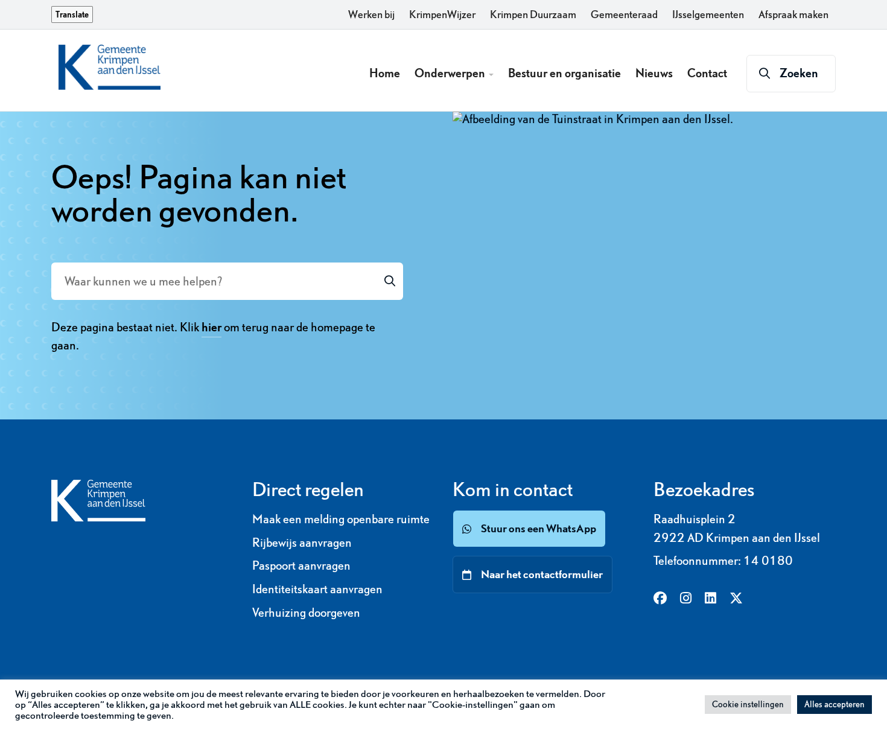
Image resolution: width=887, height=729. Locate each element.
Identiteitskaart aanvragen (317, 589)
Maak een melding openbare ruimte (341, 519)
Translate (72, 14)
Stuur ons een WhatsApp (538, 528)
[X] (736, 598)
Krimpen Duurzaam (533, 14)
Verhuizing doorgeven (306, 612)
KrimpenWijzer (442, 14)
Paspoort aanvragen (301, 565)
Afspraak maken (793, 14)
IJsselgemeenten (708, 14)
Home (384, 73)
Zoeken (799, 73)
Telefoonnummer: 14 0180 (723, 560)
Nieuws (654, 73)
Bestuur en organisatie (564, 73)
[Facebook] (660, 598)
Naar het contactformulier (542, 574)
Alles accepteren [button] (834, 704)
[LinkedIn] (710, 598)
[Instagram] (685, 598)
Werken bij (371, 14)
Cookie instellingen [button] (748, 704)
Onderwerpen (451, 73)
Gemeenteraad (624, 14)
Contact (707, 73)
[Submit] (389, 281)
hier (211, 327)
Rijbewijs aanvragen (302, 542)
